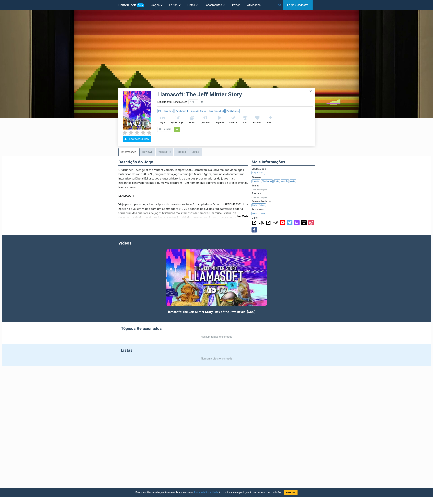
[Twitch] (297, 222)
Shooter (255, 181)
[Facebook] (254, 229)
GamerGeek (130, 5)
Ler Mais (242, 216)
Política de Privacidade (206, 492)
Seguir (193, 102)
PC (159, 111)
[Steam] (275, 222)
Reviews (147, 151)
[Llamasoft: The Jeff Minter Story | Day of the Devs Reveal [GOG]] (216, 277)
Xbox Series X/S (216, 111)
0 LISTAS (167, 129)
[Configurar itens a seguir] (202, 101)
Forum (173, 5)
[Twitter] (289, 222)
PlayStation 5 (232, 111)
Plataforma (267, 181)
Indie (276, 181)
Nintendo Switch (198, 111)
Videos (164, 151)
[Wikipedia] (304, 222)
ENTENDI (290, 492)
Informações (128, 152)
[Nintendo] (268, 222)
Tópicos (181, 151)
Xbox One (168, 111)
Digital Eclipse (258, 205)
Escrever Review (139, 139)
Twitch (236, 5)
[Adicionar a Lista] (177, 129)
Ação (292, 181)
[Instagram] (311, 222)
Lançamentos (213, 5)
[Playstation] (261, 222)
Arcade (284, 181)
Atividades (253, 5)
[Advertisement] (413, 76)
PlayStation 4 (182, 111)
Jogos (155, 5)
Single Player (258, 173)
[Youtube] (282, 222)
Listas (191, 5)
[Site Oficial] (254, 222)
